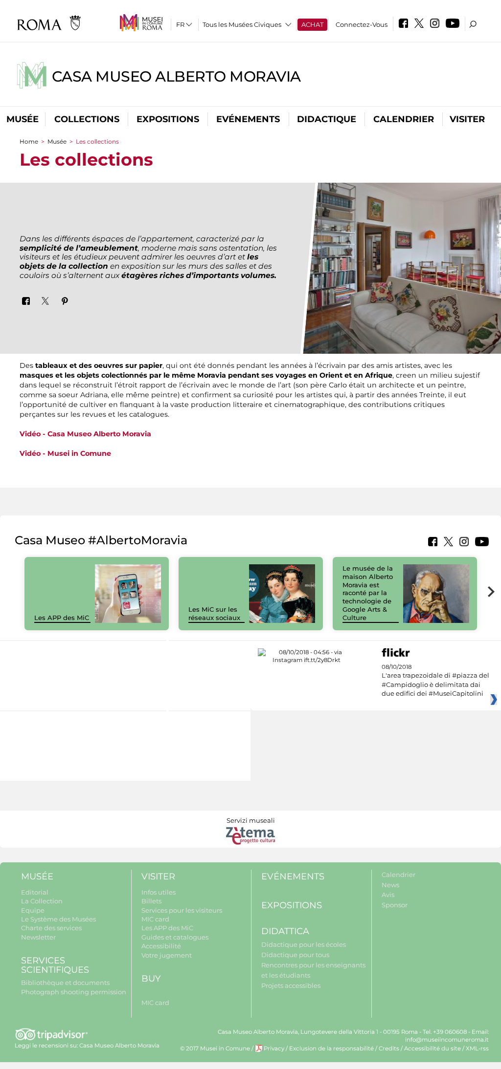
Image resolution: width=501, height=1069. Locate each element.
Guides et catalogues (174, 937)
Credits (389, 1048)
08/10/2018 (435, 680)
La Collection (42, 901)
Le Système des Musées (58, 919)
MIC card (155, 919)
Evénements (248, 119)
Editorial (34, 892)
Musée (22, 119)
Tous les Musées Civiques (242, 24)
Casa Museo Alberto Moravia (176, 76)
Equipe (33, 910)
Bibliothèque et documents (65, 982)
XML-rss (477, 1048)
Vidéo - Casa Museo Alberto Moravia (85, 433)
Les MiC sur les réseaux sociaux (214, 613)
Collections (86, 119)
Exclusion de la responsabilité (331, 1048)
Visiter (467, 119)
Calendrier (403, 119)
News (390, 885)
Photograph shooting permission (73, 992)
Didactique (326, 119)
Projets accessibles (290, 985)
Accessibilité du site (432, 1048)
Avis (388, 894)
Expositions (168, 119)
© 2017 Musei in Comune (215, 1048)
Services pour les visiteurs (181, 910)
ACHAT (312, 24)
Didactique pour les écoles (303, 944)
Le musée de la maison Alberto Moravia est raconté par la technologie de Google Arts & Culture (367, 592)
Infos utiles (158, 892)
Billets (151, 901)
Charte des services (51, 928)
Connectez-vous (361, 24)
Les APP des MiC (61, 617)
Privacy (274, 1048)
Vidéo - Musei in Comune (65, 453)
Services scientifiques (55, 965)
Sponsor (395, 905)
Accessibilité (161, 946)
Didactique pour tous (295, 955)
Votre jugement (166, 955)
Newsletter (38, 937)
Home (29, 141)
